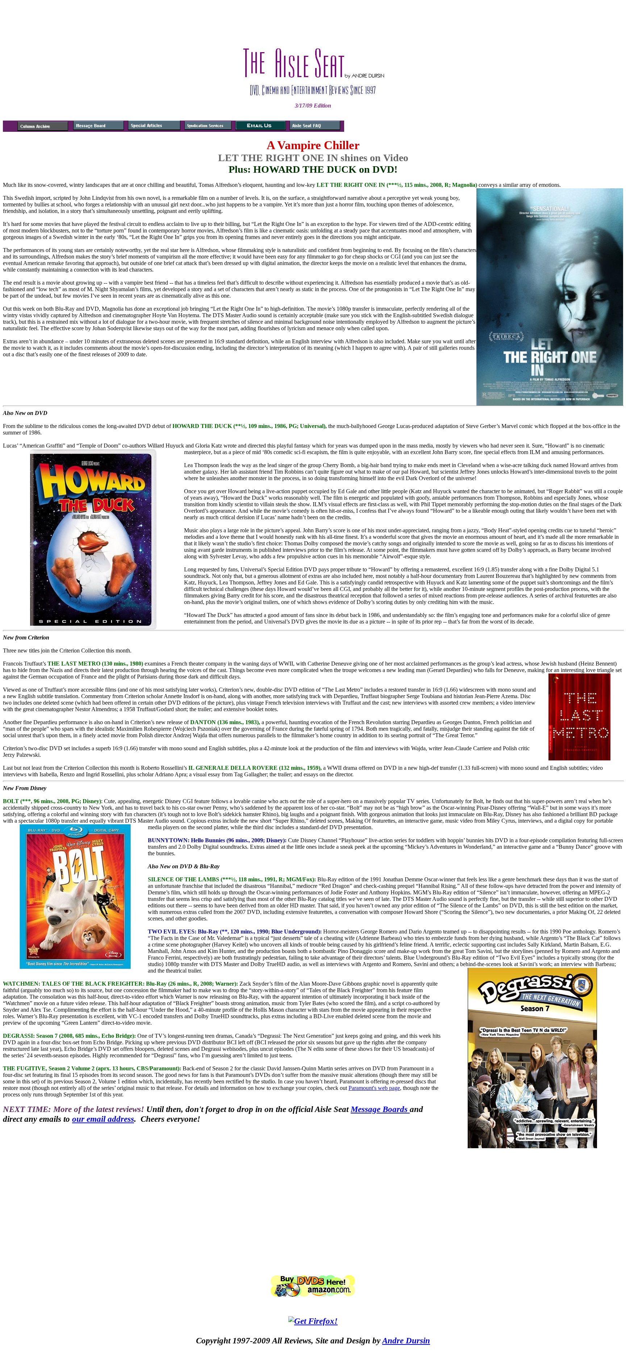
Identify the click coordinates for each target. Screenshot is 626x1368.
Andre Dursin (406, 1340)
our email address (103, 1119)
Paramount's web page (374, 1088)
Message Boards (380, 1109)
